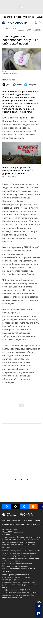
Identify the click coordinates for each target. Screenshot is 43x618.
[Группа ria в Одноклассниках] (33, 506)
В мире (37, 520)
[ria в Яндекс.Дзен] (15, 506)
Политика (6, 520)
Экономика (27, 520)
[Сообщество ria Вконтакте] (24, 506)
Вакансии (6, 534)
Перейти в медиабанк (10, 73)
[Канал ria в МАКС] (6, 506)
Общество (16, 520)
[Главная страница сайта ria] (14, 22)
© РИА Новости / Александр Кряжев (14, 72)
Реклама (20, 524)
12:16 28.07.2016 (9, 28)
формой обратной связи (12, 597)
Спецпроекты (8, 524)
